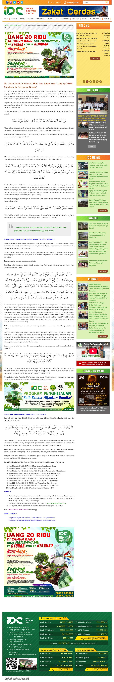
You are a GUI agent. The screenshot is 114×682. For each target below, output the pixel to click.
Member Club (95, 19)
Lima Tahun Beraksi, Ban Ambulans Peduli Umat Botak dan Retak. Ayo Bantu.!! (98, 165)
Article (50, 19)
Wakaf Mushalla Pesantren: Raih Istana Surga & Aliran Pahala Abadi (97, 235)
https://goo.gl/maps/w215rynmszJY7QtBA (18, 671)
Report (30, 19)
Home (6, 19)
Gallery (75, 19)
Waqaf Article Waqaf (15, 25)
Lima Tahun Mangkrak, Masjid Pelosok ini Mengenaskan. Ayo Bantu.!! (98, 226)
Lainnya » (103, 210)
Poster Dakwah (62, 19)
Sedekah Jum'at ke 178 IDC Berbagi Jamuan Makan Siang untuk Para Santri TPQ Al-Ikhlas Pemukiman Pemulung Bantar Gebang (98, 137)
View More (92, 146)
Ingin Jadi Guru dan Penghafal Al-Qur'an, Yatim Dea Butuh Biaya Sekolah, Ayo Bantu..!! (98, 193)
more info (104, 60)
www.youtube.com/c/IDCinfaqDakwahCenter (23, 654)
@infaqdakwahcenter (22, 649)
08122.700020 (56, 2)
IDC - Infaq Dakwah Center (24, 644)
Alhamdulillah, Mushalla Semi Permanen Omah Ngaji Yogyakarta (98, 263)
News (22, 19)
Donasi (84, 19)
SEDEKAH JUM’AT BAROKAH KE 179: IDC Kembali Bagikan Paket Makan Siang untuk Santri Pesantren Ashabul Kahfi (92, 118)
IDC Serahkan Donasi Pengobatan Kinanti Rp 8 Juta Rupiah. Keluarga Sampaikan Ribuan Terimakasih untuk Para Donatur (98, 316)
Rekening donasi (73, 2)
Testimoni (40, 19)
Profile (14, 19)
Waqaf (106, 19)
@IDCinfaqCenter (19, 647)
